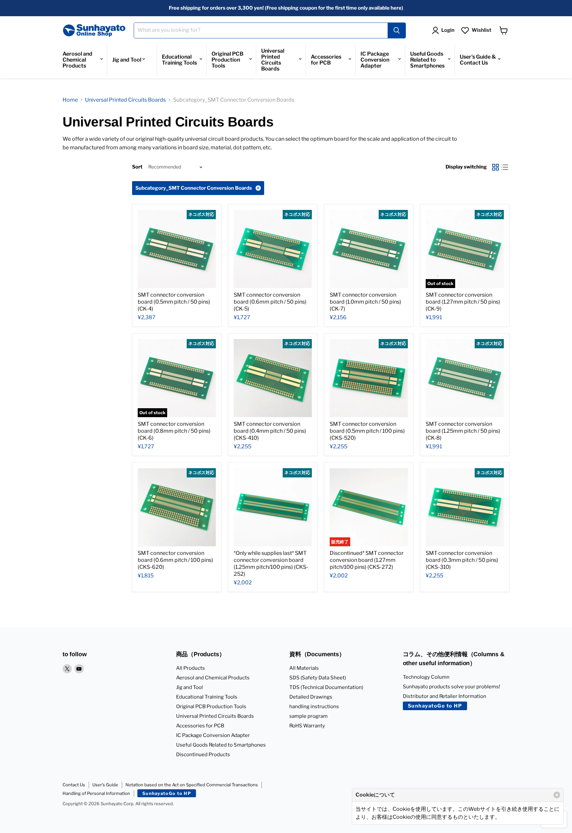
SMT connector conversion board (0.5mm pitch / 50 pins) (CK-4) (174, 302)
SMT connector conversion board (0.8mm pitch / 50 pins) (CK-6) (174, 431)
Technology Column (426, 677)
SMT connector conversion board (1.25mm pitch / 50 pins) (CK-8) (463, 431)
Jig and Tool (126, 60)
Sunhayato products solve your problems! (451, 687)
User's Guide (105, 784)
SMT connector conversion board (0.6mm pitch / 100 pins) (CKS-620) (175, 560)
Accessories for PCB (326, 60)
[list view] (504, 167)
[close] (556, 795)
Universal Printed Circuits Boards (272, 60)
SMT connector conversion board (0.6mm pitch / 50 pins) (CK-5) (270, 302)
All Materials (304, 668)
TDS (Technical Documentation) (326, 687)
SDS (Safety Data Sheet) (317, 678)
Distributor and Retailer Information (444, 696)
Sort (137, 167)
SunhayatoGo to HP (435, 706)
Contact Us (74, 784)
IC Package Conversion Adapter (374, 60)
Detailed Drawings (310, 697)
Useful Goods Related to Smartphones (427, 60)
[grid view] (495, 167)
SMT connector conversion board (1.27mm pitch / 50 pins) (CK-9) (463, 302)
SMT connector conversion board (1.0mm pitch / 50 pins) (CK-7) (365, 302)
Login (447, 30)
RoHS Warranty (307, 726)
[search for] (396, 30)
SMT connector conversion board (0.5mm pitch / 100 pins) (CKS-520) (367, 431)
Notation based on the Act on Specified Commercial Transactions (191, 784)
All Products (190, 668)
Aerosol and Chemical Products (77, 60)
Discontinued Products (203, 755)
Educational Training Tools (179, 60)
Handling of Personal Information (96, 793)
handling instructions (314, 707)
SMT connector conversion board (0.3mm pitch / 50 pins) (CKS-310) (462, 560)
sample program (308, 716)
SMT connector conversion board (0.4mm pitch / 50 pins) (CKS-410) (270, 431)
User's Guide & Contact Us (478, 60)
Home (70, 100)
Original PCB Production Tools (227, 60)
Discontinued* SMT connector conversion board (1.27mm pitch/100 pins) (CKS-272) (367, 560)
